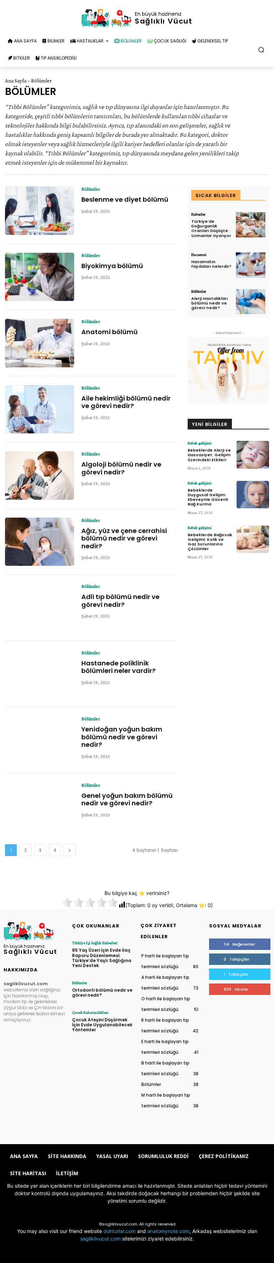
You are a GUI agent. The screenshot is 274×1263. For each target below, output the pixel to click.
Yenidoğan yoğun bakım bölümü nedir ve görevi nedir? (121, 737)
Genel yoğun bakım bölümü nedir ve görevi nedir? (127, 799)
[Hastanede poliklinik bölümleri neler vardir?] (39, 674)
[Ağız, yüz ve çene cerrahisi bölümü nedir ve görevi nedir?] (39, 542)
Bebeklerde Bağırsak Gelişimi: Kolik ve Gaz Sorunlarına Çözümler (210, 542)
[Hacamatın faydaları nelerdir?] (250, 265)
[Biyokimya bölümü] (39, 277)
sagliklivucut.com (100, 1239)
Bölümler (90, 188)
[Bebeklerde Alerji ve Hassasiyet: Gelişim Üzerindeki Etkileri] (253, 455)
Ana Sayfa (15, 81)
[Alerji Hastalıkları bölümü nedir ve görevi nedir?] (250, 302)
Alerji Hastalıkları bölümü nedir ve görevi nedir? (209, 303)
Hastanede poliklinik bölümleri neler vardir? (118, 667)
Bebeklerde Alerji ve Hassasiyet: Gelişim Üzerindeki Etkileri (209, 454)
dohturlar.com (119, 1231)
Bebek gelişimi (200, 443)
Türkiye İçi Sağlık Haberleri (94, 943)
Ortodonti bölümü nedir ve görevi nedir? (102, 992)
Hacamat (199, 254)
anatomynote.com (168, 1231)
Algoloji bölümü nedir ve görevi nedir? (121, 468)
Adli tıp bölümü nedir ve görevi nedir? (120, 600)
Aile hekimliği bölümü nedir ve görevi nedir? (126, 402)
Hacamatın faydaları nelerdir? (211, 264)
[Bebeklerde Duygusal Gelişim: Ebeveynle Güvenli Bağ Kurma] (253, 495)
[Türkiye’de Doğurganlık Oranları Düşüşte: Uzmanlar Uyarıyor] (250, 224)
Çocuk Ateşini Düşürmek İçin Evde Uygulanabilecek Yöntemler (102, 1025)
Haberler (198, 214)
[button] (261, 49)
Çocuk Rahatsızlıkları (90, 1012)
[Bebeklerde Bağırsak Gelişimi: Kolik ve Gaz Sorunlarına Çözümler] (253, 539)
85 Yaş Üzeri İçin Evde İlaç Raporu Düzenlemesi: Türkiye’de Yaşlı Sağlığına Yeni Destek (101, 957)
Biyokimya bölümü (112, 265)
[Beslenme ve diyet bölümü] (39, 210)
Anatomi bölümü (109, 331)
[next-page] (70, 850)
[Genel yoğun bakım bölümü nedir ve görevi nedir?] (39, 807)
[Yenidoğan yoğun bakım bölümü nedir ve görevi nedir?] (39, 740)
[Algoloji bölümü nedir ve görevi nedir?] (39, 475)
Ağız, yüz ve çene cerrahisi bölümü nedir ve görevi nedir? (124, 538)
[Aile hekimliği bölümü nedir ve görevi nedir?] (39, 409)
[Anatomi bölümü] (39, 343)
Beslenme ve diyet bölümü (124, 199)
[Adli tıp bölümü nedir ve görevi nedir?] (39, 608)
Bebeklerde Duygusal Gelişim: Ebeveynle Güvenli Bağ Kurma (208, 497)
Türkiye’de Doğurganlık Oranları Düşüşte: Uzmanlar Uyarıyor (211, 228)
